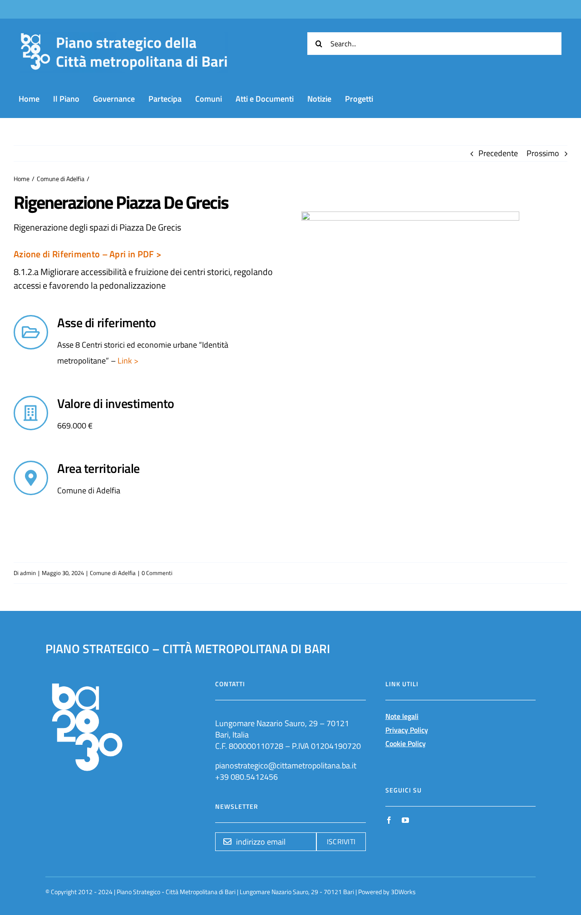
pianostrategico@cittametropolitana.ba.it (285, 765)
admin (28, 572)
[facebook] (389, 820)
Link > (127, 360)
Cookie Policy (405, 743)
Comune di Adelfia (113, 572)
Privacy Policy (406, 729)
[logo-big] (124, 37)
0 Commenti (157, 572)
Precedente (498, 153)
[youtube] (405, 820)
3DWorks (403, 891)
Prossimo (543, 153)
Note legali (402, 716)
